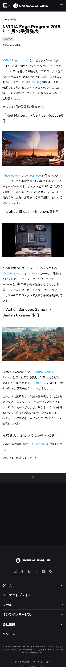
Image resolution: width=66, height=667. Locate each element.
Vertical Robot (33, 175)
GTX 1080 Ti (32, 82)
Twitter (36, 383)
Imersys (34, 273)
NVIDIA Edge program (15, 60)
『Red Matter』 (11, 175)
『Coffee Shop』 (12, 273)
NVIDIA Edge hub (34, 444)
